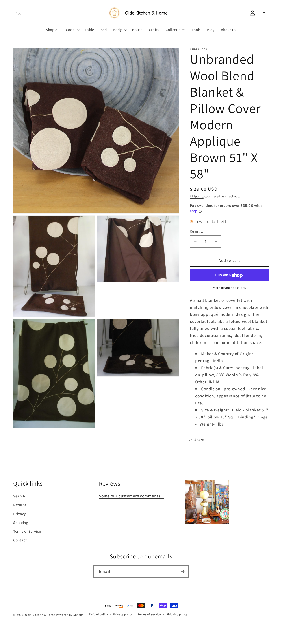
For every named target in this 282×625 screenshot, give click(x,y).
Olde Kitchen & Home (40, 615)
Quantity (197, 231)
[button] (19, 13)
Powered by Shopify (70, 615)
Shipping (197, 196)
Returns (19, 505)
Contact (20, 540)
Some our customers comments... (131, 496)
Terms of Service (27, 531)
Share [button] (199, 439)
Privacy (19, 513)
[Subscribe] (182, 571)
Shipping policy (176, 614)
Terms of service (149, 614)
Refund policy (98, 614)
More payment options (229, 287)
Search (19, 496)
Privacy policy (123, 614)
